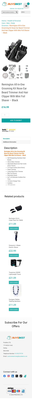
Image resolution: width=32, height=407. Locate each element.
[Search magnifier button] (16, 12)
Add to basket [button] (14, 228)
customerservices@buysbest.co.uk (17, 356)
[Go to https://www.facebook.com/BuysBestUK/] (4, 376)
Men (8, 23)
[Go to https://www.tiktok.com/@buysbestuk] (21, 376)
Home (4, 21)
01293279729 (19, 353)
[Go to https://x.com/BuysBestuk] (17, 376)
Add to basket (16, 120)
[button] (27, 38)
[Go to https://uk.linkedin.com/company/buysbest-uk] (12, 376)
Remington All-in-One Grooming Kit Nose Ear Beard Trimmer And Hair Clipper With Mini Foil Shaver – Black (15, 153)
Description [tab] (6, 138)
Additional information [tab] (9, 142)
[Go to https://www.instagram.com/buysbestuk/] (8, 376)
